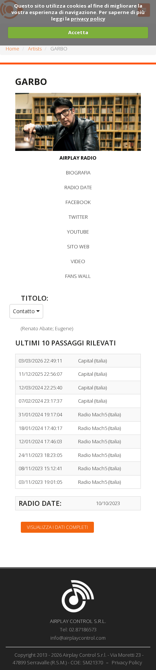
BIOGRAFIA (78, 172)
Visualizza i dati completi (57, 527)
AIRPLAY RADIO (78, 157)
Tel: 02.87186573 (78, 629)
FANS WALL (78, 276)
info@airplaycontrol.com (78, 637)
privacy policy (88, 18)
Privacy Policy (127, 662)
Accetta (78, 32)
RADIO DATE (78, 187)
